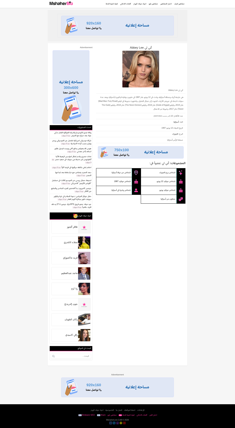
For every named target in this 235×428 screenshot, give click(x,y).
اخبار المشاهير (166, 4)
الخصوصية (109, 410)
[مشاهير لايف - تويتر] (114, 423)
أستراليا (176, 122)
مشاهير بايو (153, 4)
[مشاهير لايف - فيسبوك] (110, 423)
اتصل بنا (119, 410)
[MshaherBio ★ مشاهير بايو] (61, 4)
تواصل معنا (92, 28)
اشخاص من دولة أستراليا (121, 173)
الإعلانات (140, 410)
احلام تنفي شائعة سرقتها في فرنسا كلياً (76, 168)
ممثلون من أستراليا (168, 199)
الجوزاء (175, 134)
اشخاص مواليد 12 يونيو (166, 181)
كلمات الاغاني (125, 4)
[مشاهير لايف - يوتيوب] (124, 423)
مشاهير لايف (179, 4)
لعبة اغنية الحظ (112, 4)
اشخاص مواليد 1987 (122, 181)
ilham (103, 415)
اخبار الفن (153, 415)
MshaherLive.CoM (114, 420)
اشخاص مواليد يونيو (167, 190)
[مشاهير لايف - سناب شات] (120, 423)
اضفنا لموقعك (129, 410)
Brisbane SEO (88, 415)
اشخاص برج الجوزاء (167, 173)
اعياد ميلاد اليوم (140, 4)
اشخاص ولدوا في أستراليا (121, 190)
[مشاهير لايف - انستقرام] (117, 423)
